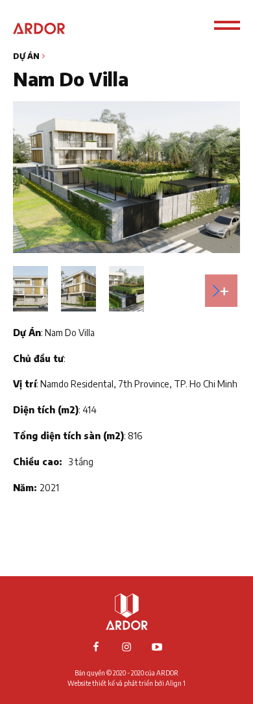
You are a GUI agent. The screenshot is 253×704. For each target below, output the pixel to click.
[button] (221, 290)
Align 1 (175, 683)
